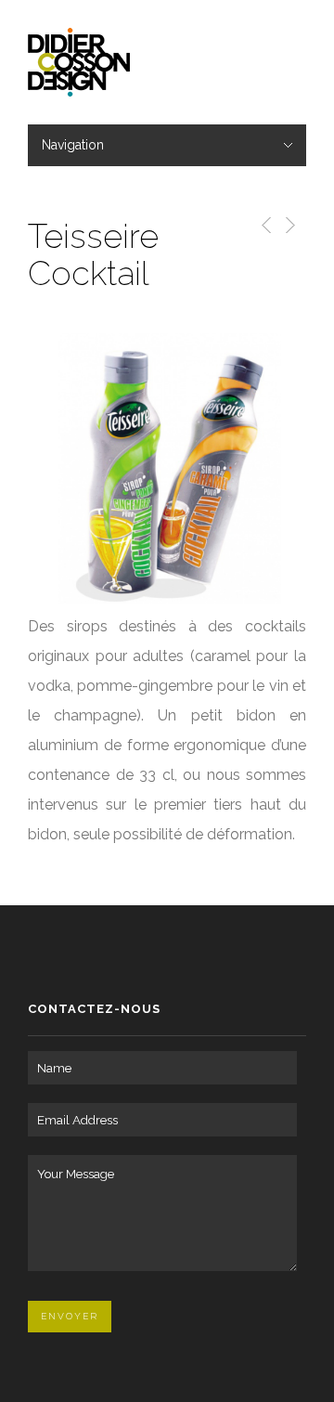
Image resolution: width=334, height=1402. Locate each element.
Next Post (289, 225)
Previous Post (263, 225)
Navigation (73, 144)
